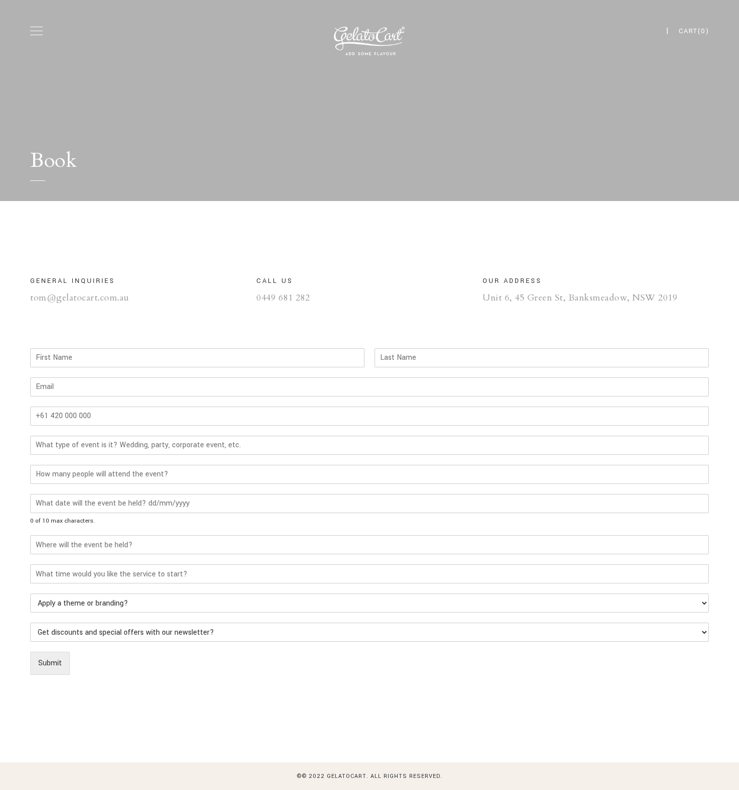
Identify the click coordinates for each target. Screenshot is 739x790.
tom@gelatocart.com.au (79, 297)
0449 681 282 (283, 297)
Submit (50, 663)
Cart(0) (694, 31)
